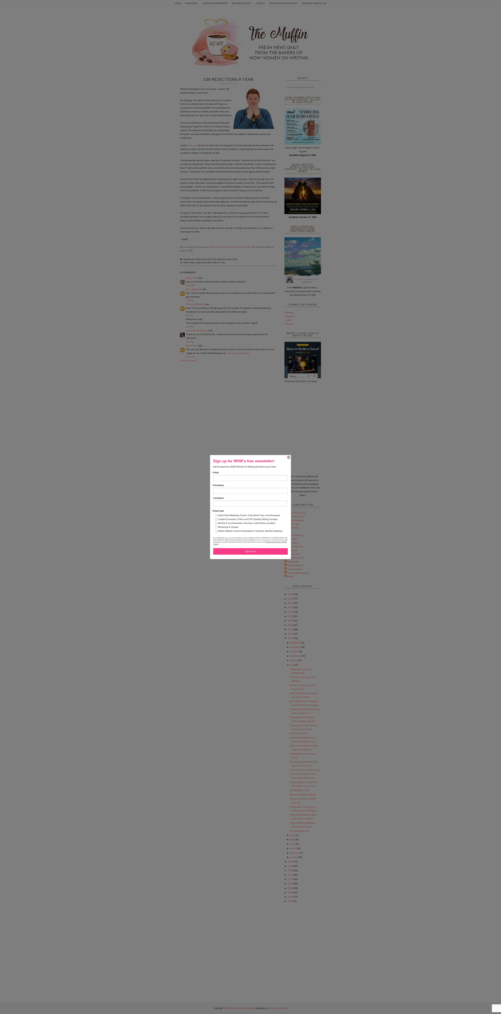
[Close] (288, 457)
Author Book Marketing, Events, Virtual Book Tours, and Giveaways (249, 515)
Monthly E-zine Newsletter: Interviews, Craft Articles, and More (246, 523)
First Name (218, 485)
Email (216, 472)
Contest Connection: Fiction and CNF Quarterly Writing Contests (247, 519)
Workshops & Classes (228, 526)
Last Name (218, 498)
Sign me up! (250, 551)
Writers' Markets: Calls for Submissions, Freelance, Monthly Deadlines (250, 530)
